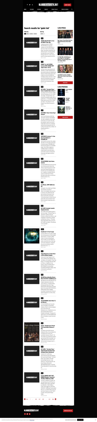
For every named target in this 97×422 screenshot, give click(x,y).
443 (49, 399)
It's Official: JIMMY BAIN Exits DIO (48, 185)
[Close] (95, 420)
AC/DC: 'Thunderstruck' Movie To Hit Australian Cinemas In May (48, 327)
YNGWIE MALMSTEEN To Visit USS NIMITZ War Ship (47, 41)
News (25, 9)
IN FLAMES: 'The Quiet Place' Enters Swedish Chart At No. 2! (48, 90)
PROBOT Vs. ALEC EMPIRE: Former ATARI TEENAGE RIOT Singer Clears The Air (47, 65)
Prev (27, 399)
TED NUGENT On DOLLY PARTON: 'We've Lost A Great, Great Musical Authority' (65, 76)
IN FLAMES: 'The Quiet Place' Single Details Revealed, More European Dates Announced (48, 350)
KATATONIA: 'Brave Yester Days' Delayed (48, 113)
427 (39, 399)
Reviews (39, 9)
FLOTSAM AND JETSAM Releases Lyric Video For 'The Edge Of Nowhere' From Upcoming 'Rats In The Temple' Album (65, 58)
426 (36, 399)
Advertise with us (68, 410)
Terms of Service (64, 9)
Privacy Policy (55, 9)
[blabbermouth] (48, 5)
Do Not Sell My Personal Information (70, 419)
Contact (46, 9)
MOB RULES (68, 107)
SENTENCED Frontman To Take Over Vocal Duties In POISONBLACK (48, 137)
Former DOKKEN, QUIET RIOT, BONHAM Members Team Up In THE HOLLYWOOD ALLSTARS (48, 377)
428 (43, 399)
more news (65, 82)
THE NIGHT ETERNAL (68, 99)
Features (32, 9)
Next (53, 399)
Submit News (67, 5)
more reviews (65, 117)
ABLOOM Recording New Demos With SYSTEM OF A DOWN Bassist (48, 277)
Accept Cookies (80, 419)
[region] (48, 420)
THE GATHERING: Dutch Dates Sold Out (47, 162)
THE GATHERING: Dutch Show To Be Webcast (48, 301)
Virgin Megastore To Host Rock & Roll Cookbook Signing (48, 254)
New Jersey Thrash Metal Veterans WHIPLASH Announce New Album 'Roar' (65, 41)
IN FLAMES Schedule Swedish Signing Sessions (48, 208)
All (25, 33)
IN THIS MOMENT (69, 89)
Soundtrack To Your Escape (47, 231)
